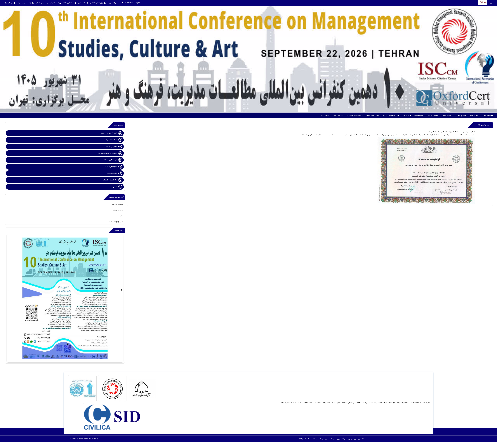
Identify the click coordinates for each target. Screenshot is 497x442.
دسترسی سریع (118, 125)
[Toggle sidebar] (491, 2)
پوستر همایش (118, 230)
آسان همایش (87, 438)
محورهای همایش (114, 197)
